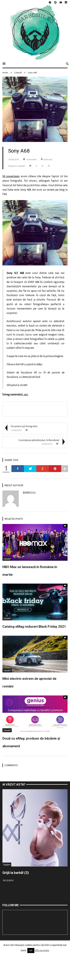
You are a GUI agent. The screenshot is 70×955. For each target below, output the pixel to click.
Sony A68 (32, 72)
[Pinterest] (55, 468)
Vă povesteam (11, 176)
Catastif (18, 72)
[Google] (42, 468)
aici (26, 394)
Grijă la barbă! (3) (15, 873)
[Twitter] (30, 468)
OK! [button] (30, 950)
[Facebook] (17, 468)
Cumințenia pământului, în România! (39, 440)
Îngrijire (6, 864)
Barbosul (48, 159)
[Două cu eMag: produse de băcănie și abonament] (35, 713)
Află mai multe (42, 950)
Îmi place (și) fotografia (24, 426)
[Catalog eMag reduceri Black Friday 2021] (35, 601)
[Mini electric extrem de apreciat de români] (35, 653)
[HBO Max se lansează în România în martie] (35, 542)
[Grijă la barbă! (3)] (35, 827)
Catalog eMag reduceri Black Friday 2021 (34, 627)
